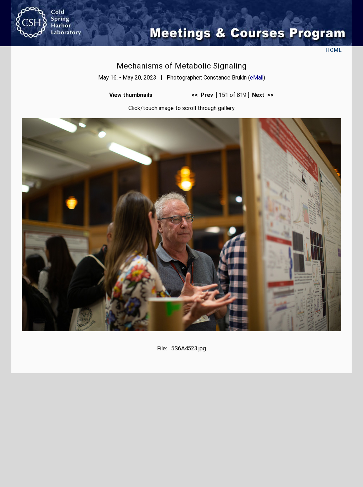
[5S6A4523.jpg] (181, 329)
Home (334, 50)
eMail (256, 77)
